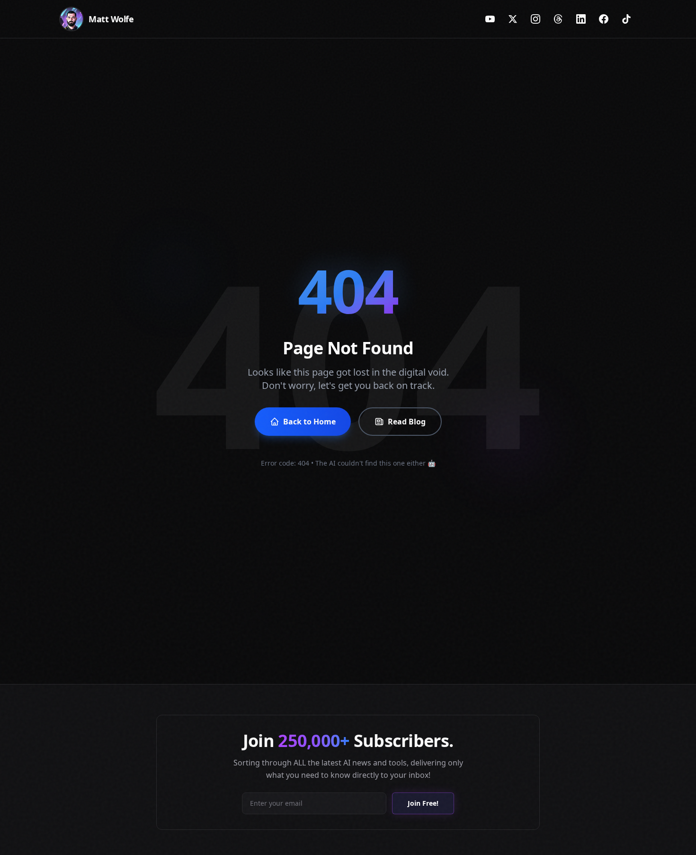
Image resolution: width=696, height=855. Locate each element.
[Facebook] (603, 18)
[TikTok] (626, 18)
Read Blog (407, 421)
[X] (512, 18)
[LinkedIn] (580, 18)
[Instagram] (535, 18)
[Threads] (558, 18)
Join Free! (423, 803)
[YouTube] (490, 18)
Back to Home (309, 421)
